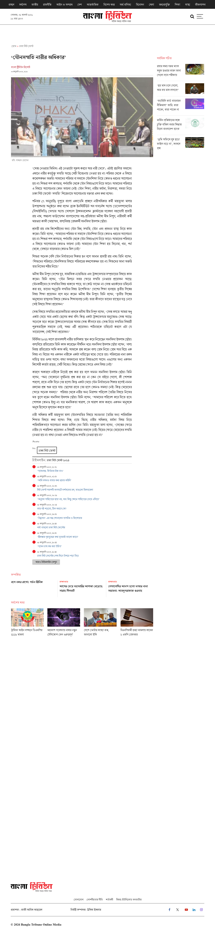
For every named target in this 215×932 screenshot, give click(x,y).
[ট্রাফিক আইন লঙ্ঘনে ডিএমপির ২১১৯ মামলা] (27, 623)
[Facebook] (169, 910)
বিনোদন (140, 4)
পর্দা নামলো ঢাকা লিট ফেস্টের (51, 527)
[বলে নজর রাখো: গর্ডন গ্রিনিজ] (33, 587)
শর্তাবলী (109, 899)
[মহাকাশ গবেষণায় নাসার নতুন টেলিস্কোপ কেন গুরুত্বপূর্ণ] (63, 623)
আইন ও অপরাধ (64, 4)
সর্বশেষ (22, 4)
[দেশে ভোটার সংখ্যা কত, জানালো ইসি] (100, 623)
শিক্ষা (177, 4)
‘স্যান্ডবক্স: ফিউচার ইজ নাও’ (50, 470)
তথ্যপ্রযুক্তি (164, 4)
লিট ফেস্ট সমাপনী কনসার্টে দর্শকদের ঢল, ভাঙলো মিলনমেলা (65, 489)
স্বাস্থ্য (187, 4)
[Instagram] (201, 910)
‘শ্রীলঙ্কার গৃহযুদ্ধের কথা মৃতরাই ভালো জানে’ (58, 536)
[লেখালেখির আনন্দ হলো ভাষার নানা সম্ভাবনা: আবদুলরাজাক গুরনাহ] (130, 587)
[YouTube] (186, 910)
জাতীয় (34, 4)
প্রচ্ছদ (11, 4)
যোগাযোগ (78, 899)
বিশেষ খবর (109, 4)
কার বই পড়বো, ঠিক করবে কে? (51, 508)
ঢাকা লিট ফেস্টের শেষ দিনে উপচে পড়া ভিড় (58, 555)
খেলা (151, 4)
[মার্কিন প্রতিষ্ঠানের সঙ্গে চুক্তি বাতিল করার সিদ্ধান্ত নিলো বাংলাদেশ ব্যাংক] (180, 126)
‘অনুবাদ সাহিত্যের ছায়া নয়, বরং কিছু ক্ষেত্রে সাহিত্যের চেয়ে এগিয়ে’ (68, 499)
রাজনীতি (47, 4)
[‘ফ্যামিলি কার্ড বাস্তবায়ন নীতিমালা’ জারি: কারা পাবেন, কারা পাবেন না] (180, 106)
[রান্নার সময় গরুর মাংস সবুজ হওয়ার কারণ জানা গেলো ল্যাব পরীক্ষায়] (180, 72)
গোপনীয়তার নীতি (95, 899)
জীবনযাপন (200, 4)
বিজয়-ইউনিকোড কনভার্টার (128, 899)
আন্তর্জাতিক (92, 4)
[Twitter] (177, 910)
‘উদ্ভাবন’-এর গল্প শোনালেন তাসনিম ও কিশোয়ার (59, 518)
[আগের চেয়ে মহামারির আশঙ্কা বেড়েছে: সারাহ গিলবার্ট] (81, 587)
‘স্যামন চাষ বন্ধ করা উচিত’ (49, 546)
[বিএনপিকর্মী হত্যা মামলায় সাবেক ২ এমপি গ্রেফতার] (136, 623)
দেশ (79, 4)
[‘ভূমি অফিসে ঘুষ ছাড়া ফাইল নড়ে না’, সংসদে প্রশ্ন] (180, 144)
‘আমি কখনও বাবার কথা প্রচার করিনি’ (54, 480)
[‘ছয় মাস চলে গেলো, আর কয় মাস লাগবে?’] (180, 89)
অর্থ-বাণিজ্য (125, 4)
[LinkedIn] (194, 910)
